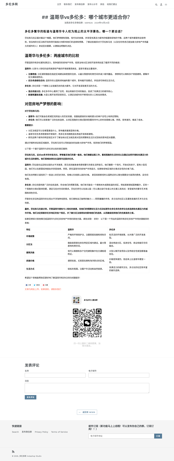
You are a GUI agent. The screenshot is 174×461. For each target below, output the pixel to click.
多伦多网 (12, 4)
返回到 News (88, 412)
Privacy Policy (41, 432)
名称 (27, 371)
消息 (27, 381)
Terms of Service (59, 432)
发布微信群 (27, 432)
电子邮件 (93, 371)
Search (15, 432)
